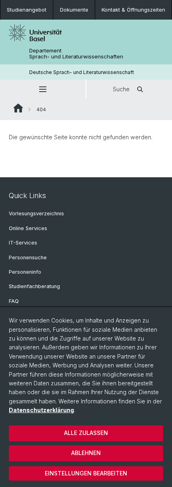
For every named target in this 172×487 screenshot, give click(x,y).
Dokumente (74, 9)
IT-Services (23, 243)
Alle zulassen (86, 432)
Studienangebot (26, 9)
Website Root (18, 108)
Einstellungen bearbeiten (86, 473)
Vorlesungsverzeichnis (36, 213)
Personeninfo (25, 272)
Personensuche (28, 258)
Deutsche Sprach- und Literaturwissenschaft (81, 72)
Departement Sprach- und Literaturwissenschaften (76, 54)
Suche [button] (121, 89)
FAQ (14, 301)
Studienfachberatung (34, 286)
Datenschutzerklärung (41, 410)
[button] (43, 89)
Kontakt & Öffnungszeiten (133, 9)
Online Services (28, 228)
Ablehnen (86, 452)
